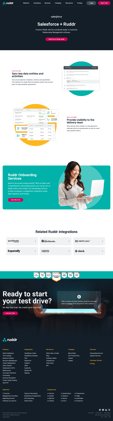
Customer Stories (96, 360)
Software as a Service (9, 401)
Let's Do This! (10, 313)
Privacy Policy (99, 413)
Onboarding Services (96, 353)
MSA (106, 417)
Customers (37, 3)
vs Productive (78, 401)
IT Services (6, 393)
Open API (6, 383)
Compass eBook (51, 358)
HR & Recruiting (29, 398)
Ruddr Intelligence (8, 353)
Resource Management (10, 360)
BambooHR (27, 370)
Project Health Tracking (10, 380)
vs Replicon (64, 396)
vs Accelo (64, 398)
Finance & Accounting (30, 393)
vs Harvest (50, 393)
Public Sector (28, 401)
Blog (47, 356)
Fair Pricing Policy (73, 356)
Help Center (50, 363)
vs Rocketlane (78, 398)
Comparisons (50, 360)
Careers (70, 358)
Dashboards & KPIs (9, 368)
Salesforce (27, 360)
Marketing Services (9, 398)
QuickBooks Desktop (31, 356)
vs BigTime (50, 398)
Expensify (27, 368)
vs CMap (77, 396)
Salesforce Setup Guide (56, 39)
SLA (102, 417)
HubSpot (27, 363)
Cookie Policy (107, 413)
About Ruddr (72, 353)
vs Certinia (50, 401)
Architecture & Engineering (32, 396)
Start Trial (104, 3)
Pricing (79, 3)
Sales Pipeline (7, 365)
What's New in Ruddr (52, 353)
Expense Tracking (8, 358)
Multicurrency (7, 370)
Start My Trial (15, 200)
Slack (26, 365)
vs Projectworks (79, 393)
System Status (6, 417)
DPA (109, 417)
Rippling (26, 373)
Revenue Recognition (9, 378)
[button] (26, 3)
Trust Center (91, 413)
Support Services (95, 356)
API (47, 365)
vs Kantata (50, 396)
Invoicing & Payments (9, 373)
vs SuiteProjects (66, 393)
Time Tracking (7, 356)
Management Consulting (10, 396)
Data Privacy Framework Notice (102, 415)
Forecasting (6, 375)
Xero (25, 358)
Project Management (9, 363)
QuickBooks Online (30, 353)
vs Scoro (63, 401)
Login (91, 3)
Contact (70, 360)
